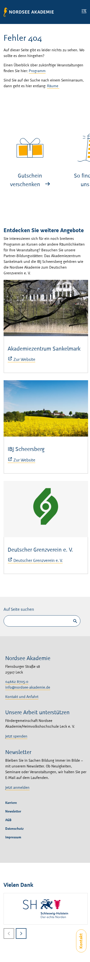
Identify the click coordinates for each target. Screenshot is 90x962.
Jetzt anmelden (17, 788)
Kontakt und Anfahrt (21, 697)
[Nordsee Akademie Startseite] (28, 12)
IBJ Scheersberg (26, 449)
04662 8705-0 (16, 682)
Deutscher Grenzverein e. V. (40, 550)
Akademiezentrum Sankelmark (44, 349)
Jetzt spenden (16, 736)
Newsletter (13, 811)
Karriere (11, 803)
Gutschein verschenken (26, 180)
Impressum (13, 837)
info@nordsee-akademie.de (27, 688)
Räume (53, 86)
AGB (8, 820)
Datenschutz (14, 828)
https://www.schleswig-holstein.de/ (45, 908)
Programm (37, 71)
